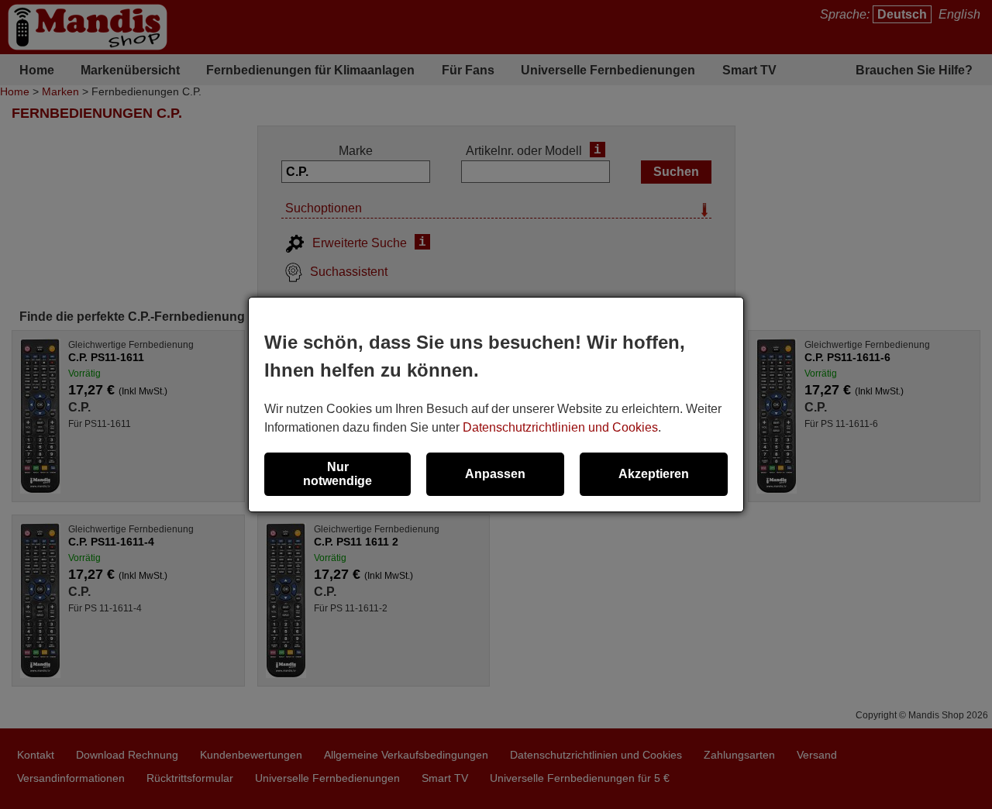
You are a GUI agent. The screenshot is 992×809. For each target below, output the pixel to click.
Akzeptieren (653, 473)
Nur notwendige (337, 473)
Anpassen (495, 473)
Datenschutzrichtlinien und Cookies (560, 427)
